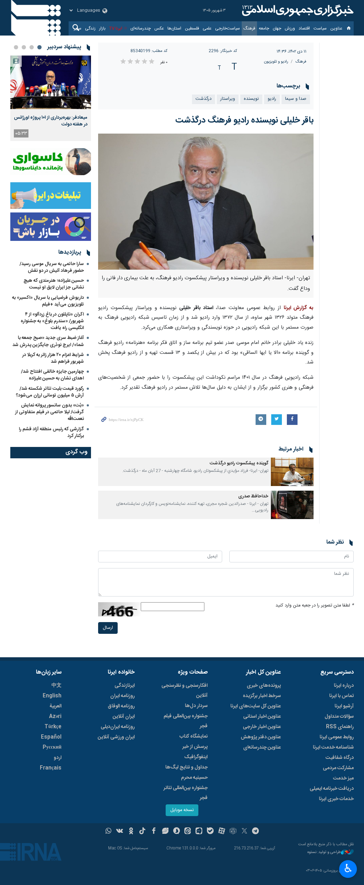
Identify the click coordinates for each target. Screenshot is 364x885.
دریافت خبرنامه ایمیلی (332, 788)
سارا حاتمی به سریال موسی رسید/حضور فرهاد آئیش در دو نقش (52, 267)
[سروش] (176, 831)
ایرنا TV (115, 28)
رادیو (272, 99)
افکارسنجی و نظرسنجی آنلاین (184, 690)
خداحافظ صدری (253, 496)
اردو (57, 758)
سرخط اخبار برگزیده (262, 696)
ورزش (290, 28)
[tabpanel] (50, 98)
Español (51, 737)
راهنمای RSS (340, 727)
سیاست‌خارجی (227, 28)
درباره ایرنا (344, 685)
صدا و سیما (295, 99)
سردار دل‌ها (196, 706)
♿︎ (348, 868)
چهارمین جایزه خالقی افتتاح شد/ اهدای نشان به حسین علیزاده (52, 375)
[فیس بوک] (154, 831)
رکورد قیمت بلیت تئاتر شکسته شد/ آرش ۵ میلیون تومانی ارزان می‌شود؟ (50, 392)
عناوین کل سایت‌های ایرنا (255, 706)
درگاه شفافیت (340, 758)
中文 (56, 685)
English (52, 696)
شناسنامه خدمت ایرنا (333, 747)
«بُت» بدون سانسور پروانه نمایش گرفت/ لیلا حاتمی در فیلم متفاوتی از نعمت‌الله (49, 412)
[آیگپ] (199, 831)
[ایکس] (244, 831)
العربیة (55, 706)
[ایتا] (188, 831)
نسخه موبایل (182, 810)
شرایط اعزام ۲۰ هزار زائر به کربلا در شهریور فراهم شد (53, 358)
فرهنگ (249, 28)
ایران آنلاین (124, 716)
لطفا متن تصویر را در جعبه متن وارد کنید (314, 605)
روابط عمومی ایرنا (337, 737)
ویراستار (227, 99)
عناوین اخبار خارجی (262, 727)
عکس (159, 28)
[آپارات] (221, 831)
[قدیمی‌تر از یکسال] (292, 472)
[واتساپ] (108, 831)
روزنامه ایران (122, 696)
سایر (77, 28)
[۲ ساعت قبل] (50, 82)
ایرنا (297, 11)
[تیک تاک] (142, 831)
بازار (102, 28)
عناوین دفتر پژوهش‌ (261, 737)
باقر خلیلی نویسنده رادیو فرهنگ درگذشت (244, 120)
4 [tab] (16, 47)
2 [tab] (32, 47)
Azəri (55, 716)
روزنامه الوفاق (121, 706)
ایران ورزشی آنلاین (116, 737)
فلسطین (192, 28)
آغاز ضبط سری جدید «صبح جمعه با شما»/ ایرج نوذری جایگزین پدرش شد (48, 341)
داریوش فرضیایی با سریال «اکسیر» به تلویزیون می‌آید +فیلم (48, 301)
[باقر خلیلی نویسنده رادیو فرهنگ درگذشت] (206, 202)
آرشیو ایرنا (344, 706)
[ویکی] (119, 831)
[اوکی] (131, 831)
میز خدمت (343, 778)
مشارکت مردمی (338, 768)
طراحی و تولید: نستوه (324, 852)
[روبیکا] (233, 831)
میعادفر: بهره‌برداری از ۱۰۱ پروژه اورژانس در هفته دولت (50, 121)
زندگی (90, 28)
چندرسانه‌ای (140, 28)
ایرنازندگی (124, 685)
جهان (277, 28)
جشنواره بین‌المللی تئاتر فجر (186, 793)
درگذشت (204, 99)
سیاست (320, 28)
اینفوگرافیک (196, 757)
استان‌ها (174, 28)
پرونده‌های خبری (264, 685)
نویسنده (251, 99)
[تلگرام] (256, 831)
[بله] (210, 831)
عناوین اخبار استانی (262, 716)
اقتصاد (304, 28)
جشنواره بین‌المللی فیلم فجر (186, 721)
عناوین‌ (336, 28)
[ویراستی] (165, 831)
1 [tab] (39, 47)
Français (50, 768)
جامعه (264, 28)
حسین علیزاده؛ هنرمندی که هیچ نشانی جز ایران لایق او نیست (53, 284)
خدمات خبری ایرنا (336, 799)
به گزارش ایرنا (299, 308)
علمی (207, 28)
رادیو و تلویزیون (276, 61)
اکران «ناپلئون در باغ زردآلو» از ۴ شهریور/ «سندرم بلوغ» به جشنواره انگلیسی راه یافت (52, 321)
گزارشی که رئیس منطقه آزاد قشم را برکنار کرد (51, 432)
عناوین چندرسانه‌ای (262, 747)
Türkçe (52, 727)
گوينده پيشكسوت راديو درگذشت (239, 463)
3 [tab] (24, 47)
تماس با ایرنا (341, 696)
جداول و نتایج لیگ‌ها (186, 767)
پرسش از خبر (195, 747)
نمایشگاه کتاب (194, 736)
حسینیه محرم (194, 777)
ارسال (108, 628)
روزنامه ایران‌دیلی (118, 727)
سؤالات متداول (339, 716)
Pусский (52, 747)
